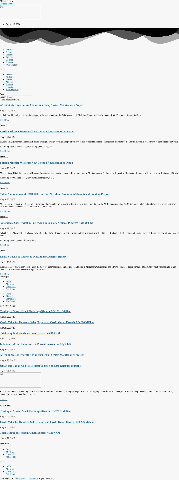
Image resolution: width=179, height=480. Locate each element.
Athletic (9, 57)
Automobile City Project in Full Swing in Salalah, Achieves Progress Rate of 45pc (46, 222)
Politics (9, 52)
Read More (5, 120)
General (9, 49)
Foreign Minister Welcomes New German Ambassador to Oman (36, 131)
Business (9, 55)
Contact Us (11, 286)
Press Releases (12, 65)
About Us (10, 284)
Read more (3, 400)
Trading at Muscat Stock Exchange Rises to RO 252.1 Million (35, 311)
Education (10, 62)
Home (8, 281)
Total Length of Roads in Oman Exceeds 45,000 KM (30, 333)
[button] (89, 69)
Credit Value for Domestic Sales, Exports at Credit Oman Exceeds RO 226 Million (47, 322)
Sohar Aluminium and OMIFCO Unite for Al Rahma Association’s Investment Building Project (54, 194)
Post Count (10, 289)
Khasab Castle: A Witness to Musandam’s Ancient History (33, 256)
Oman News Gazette (25, 478)
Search (3, 97)
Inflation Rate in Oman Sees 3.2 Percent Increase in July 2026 (35, 344)
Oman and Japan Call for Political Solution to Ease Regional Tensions (40, 365)
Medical (9, 60)
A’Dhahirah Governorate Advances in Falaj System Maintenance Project (41, 105)
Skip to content (6, 1)
